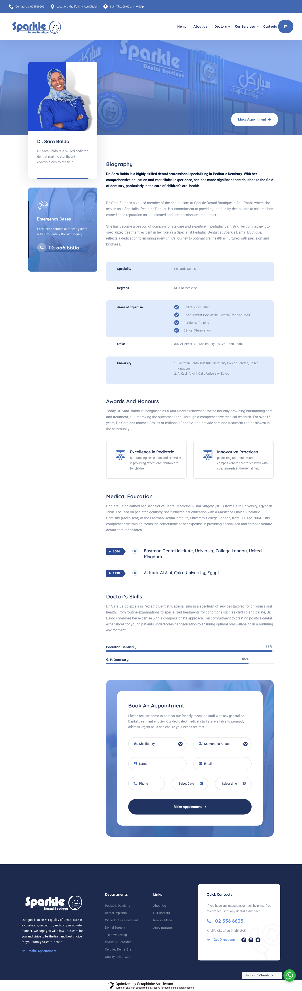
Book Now (285, 26)
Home (181, 27)
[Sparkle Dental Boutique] (35, 26)
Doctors (221, 27)
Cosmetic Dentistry (118, 942)
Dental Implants (116, 913)
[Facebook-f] (243, 939)
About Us (200, 27)
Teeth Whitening (116, 935)
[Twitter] (258, 939)
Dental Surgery (115, 927)
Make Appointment (188, 807)
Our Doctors (161, 913)
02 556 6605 (64, 248)
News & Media (163, 920)
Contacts (270, 27)
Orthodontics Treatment (121, 920)
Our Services (245, 27)
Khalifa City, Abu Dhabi (83, 6)
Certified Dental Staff (119, 949)
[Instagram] (250, 939)
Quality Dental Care (118, 956)
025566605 (37, 6)
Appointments (163, 927)
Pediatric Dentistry (117, 905)
